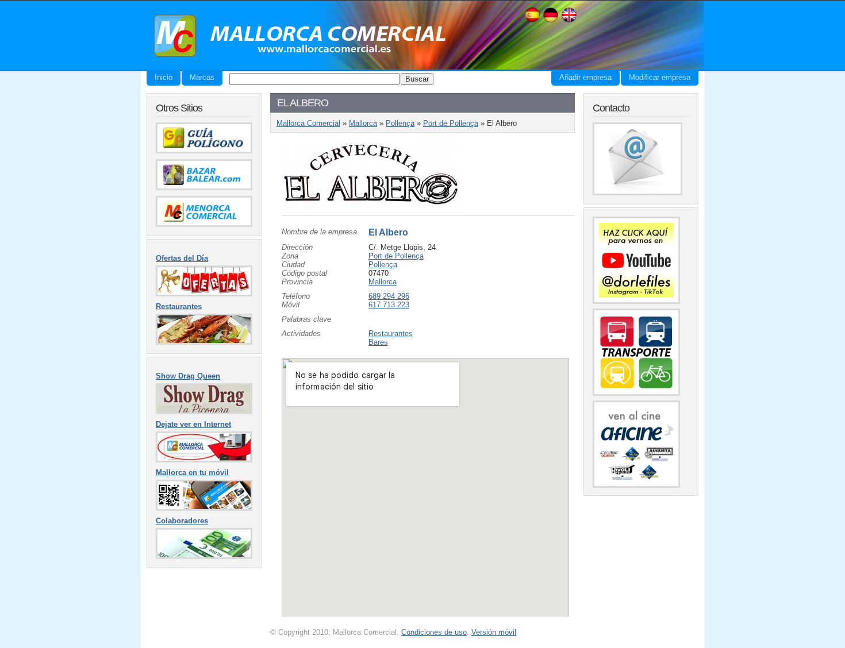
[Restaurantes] (204, 342)
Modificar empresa (659, 77)
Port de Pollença (450, 123)
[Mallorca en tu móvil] (204, 508)
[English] (569, 21)
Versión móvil (493, 632)
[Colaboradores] (204, 556)
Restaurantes (390, 333)
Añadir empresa (585, 77)
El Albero (388, 232)
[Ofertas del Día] (204, 294)
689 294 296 (388, 296)
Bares (378, 342)
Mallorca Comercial (296, 36)
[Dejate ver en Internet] (204, 460)
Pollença (400, 123)
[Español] (532, 21)
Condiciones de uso (434, 632)
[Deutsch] (550, 21)
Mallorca (363, 123)
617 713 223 (388, 304)
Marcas (202, 77)
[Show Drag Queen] (204, 411)
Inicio (163, 77)
